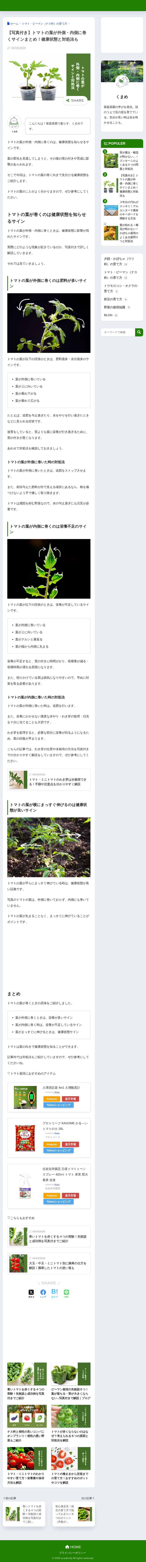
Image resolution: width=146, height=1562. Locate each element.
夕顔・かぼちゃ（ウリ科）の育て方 (119, 261)
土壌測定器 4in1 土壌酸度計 (61, 1087)
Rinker (57, 1092)
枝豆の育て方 (115, 299)
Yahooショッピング (59, 1104)
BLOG (110, 315)
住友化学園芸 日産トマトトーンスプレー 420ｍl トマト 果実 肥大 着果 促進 (65, 1174)
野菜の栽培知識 (116, 307)
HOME (75, 1547)
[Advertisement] (48, 955)
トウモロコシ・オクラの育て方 (120, 288)
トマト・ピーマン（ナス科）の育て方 (120, 275)
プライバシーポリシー (72, 1552)
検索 (139, 332)
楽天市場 (70, 1098)
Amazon (52, 1098)
